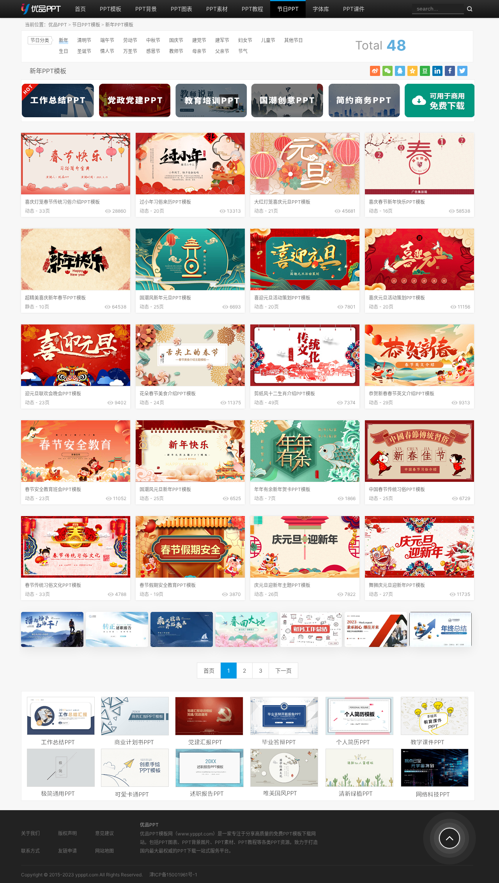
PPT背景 (146, 8)
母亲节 (199, 51)
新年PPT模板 (119, 25)
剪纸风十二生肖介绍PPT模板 (284, 394)
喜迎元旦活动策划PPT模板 (282, 298)
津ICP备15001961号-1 (173, 875)
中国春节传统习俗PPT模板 (397, 489)
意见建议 (104, 833)
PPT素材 (217, 8)
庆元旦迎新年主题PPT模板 (282, 585)
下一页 (283, 670)
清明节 (84, 40)
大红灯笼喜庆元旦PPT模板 (282, 202)
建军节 (222, 40)
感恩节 (153, 51)
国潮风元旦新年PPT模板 (165, 489)
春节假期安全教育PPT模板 (168, 585)
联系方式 (30, 851)
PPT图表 (181, 8)
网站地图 (104, 851)
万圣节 (130, 51)
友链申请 (67, 851)
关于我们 (30, 833)
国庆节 (176, 40)
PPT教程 (252, 8)
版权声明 (67, 833)
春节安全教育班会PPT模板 (53, 489)
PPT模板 (110, 8)
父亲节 (222, 51)
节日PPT (288, 8)
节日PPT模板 (86, 25)
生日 (63, 51)
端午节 (107, 40)
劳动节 (130, 40)
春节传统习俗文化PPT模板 (53, 585)
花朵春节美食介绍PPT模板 (168, 394)
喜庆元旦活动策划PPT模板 (397, 298)
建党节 (199, 40)
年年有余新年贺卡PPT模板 (282, 489)
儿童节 (268, 40)
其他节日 (293, 40)
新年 (63, 40)
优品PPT (57, 25)
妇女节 (245, 40)
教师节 (176, 51)
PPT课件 (354, 8)
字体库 (321, 8)
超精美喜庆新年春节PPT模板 (55, 298)
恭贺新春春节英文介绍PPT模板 (401, 394)
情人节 (107, 51)
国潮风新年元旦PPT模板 (165, 298)
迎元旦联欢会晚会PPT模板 (53, 394)
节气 (243, 51)
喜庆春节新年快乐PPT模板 (397, 202)
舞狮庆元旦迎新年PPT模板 (397, 585)
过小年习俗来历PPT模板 (165, 202)
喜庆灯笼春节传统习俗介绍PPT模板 (62, 202)
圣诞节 (84, 51)
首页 (80, 8)
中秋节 (153, 40)
